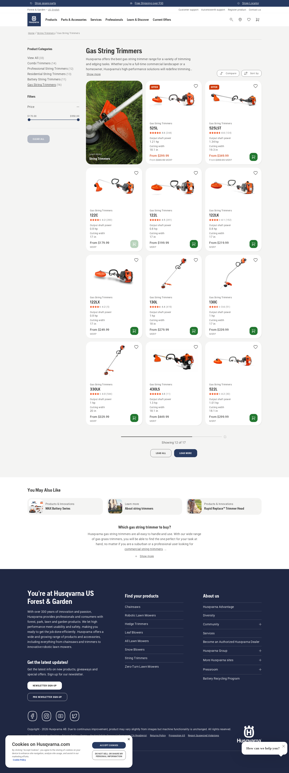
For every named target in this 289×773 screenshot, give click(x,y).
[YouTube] (61, 716)
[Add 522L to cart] (254, 418)
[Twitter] (75, 716)
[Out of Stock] (134, 244)
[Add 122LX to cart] (134, 331)
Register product (237, 9)
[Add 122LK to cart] (254, 244)
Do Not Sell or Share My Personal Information (109, 755)
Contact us (255, 9)
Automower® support (213, 9)
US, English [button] (53, 9)
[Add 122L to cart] (194, 244)
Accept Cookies (109, 745)
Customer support (189, 9)
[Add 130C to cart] (254, 331)
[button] (51, 19)
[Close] (128, 739)
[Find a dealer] (240, 20)
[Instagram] (46, 716)
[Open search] (231, 20)
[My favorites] (249, 20)
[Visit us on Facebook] (32, 716)
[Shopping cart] (258, 20)
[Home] (34, 19)
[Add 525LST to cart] (254, 157)
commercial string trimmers (144, 549)
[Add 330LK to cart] (134, 418)
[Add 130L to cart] (194, 331)
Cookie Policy (19, 760)
